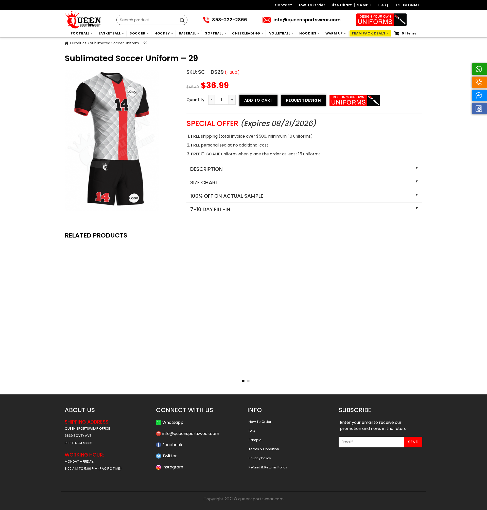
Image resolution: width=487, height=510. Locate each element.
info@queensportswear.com (190, 433)
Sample (255, 440)
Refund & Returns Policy (268, 467)
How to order (311, 5)
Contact (283, 5)
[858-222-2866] (479, 82)
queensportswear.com (261, 499)
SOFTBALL (214, 33)
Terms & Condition (264, 449)
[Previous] (59, 292)
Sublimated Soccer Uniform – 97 (316, 367)
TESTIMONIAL (407, 5)
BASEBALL (187, 33)
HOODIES (308, 33)
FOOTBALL (80, 33)
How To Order (260, 421)
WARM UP (334, 33)
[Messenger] (479, 95)
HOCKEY (162, 33)
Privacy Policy (260, 458)
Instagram (172, 467)
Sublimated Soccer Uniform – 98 (243, 367)
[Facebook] (479, 108)
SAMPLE (364, 5)
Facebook (172, 445)
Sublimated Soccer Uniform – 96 (388, 367)
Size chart (341, 5)
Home (66, 43)
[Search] (182, 20)
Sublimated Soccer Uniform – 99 (171, 367)
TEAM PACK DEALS (368, 33)
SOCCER (138, 33)
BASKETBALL (109, 33)
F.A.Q (383, 5)
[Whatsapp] (479, 69)
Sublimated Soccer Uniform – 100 (98, 367)
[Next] (427, 292)
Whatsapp (172, 422)
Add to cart (258, 100)
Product (79, 43)
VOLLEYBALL (279, 33)
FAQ (252, 430)
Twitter (169, 456)
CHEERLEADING (246, 33)
